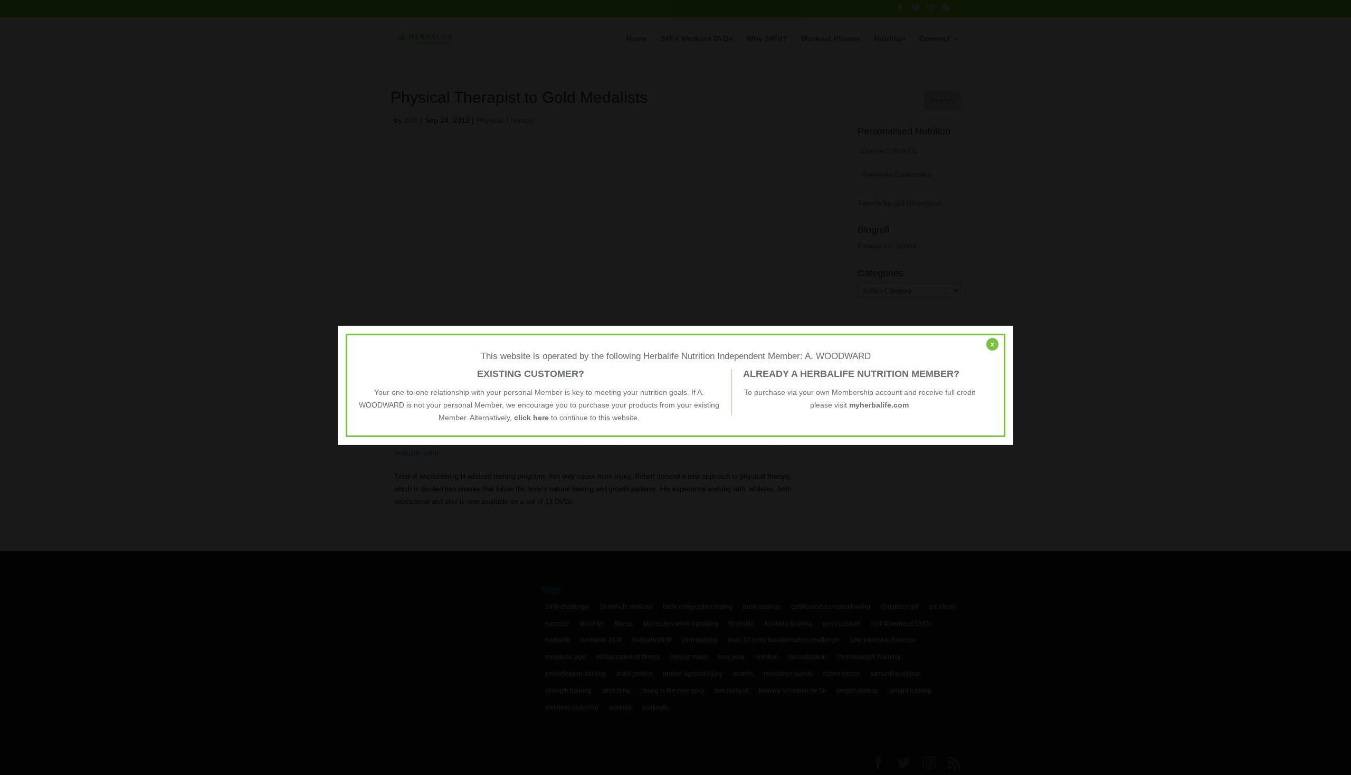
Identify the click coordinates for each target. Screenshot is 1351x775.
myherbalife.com (879, 405)
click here (531, 417)
